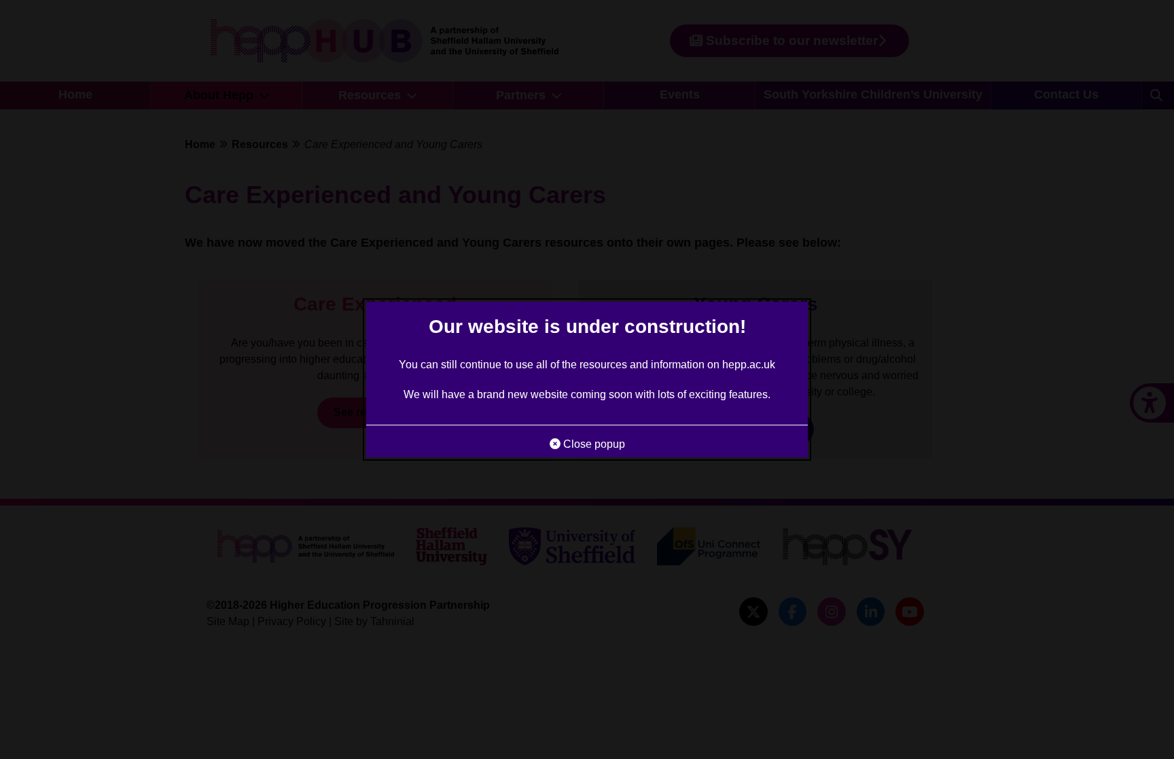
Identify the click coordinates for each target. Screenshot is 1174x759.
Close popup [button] (593, 444)
